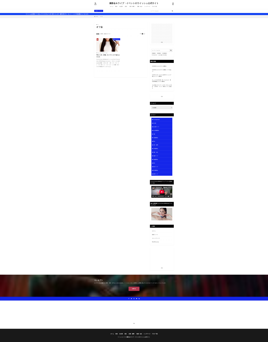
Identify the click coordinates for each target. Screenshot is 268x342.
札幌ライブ (155, 155)
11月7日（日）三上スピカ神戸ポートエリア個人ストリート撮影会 (161, 75)
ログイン (154, 231)
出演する (134, 288)
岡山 (154, 141)
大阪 (126, 6)
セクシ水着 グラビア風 (134, 10)
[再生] (153, 196)
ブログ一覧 (154, 6)
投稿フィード (155, 234)
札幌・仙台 (139, 6)
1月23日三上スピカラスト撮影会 (159, 66)
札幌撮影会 (155, 159)
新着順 (97, 33)
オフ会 (101, 16)
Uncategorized (117, 39)
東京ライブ (155, 166)
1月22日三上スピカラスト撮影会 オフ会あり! (161, 70)
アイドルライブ (124, 10)
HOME (96, 16)
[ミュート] (168, 196)
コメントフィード (156, 238)
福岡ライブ (155, 174)
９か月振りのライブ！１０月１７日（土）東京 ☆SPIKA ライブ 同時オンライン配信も (162, 86)
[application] (161, 192)
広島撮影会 (155, 148)
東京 (116, 6)
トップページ (147, 6)
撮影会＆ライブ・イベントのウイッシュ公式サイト (134, 3)
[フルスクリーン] (170, 196)
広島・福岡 (132, 6)
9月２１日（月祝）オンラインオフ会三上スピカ (108, 56)
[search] (172, 11)
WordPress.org (155, 241)
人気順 (101, 33)
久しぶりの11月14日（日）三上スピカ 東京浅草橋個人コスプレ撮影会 (161, 80)
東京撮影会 (111, 10)
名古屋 (120, 6)
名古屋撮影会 (118, 10)
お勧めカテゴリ (107, 33)
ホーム (111, 6)
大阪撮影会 (106, 10)
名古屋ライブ (156, 126)
